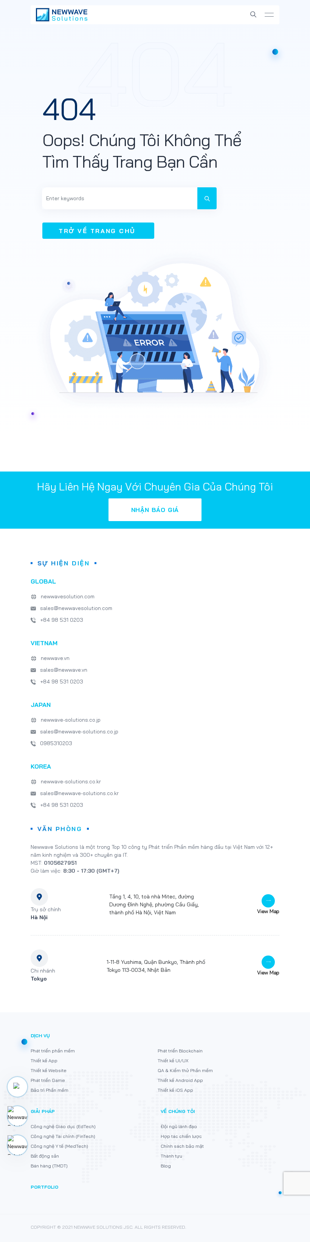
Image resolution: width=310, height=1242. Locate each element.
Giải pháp (43, 1111)
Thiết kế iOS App (175, 1090)
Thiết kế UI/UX (173, 1060)
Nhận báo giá (155, 510)
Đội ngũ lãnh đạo (179, 1126)
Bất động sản (45, 1156)
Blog (166, 1166)
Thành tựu (171, 1156)
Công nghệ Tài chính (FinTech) (63, 1136)
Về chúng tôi (178, 1111)
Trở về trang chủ (97, 231)
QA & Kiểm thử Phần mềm (185, 1070)
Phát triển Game (48, 1080)
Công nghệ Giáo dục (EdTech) (63, 1126)
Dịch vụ (40, 1035)
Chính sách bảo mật (182, 1146)
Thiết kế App (44, 1060)
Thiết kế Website (49, 1070)
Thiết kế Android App (180, 1080)
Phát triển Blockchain (180, 1051)
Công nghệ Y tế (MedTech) (59, 1146)
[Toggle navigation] (269, 15)
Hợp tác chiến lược (181, 1136)
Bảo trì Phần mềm (49, 1090)
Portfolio (44, 1187)
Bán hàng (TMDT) (49, 1166)
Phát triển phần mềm (53, 1051)
